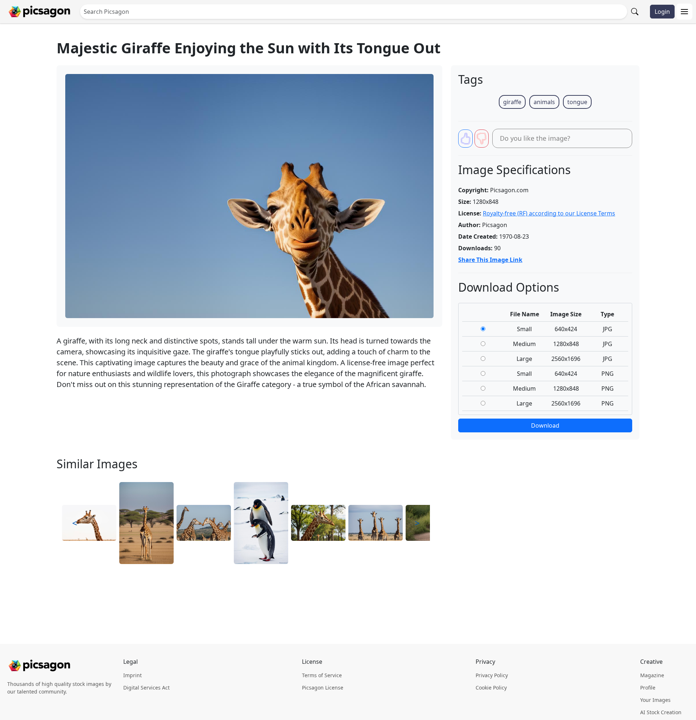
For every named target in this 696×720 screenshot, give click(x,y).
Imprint (132, 675)
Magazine (652, 675)
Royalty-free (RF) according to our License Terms (549, 213)
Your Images (655, 699)
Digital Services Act (146, 687)
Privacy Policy (492, 675)
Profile (647, 687)
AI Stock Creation (661, 712)
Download (545, 425)
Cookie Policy (491, 687)
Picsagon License (322, 687)
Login (662, 12)
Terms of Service (322, 675)
